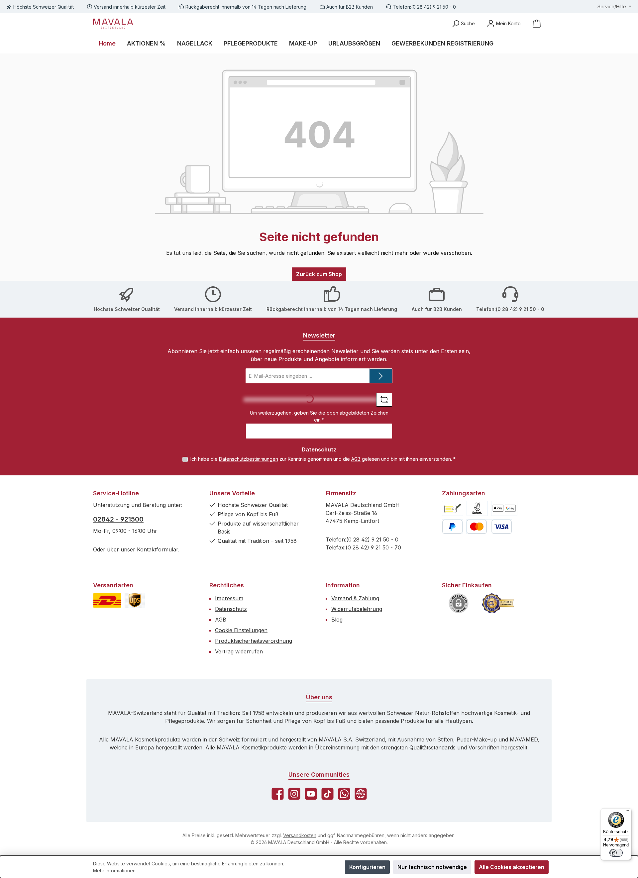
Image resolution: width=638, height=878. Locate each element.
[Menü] (627, 812)
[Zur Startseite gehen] (113, 24)
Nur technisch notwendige (432, 867)
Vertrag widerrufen (239, 651)
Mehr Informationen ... (116, 870)
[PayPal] (452, 526)
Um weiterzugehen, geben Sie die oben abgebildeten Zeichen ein (319, 416)
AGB (356, 459)
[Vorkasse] (452, 508)
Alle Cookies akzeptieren (511, 867)
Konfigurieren (367, 867)
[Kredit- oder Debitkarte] (489, 526)
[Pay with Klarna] (477, 508)
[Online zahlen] (504, 508)
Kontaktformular (157, 549)
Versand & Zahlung (355, 598)
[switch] (616, 853)
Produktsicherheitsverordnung (253, 640)
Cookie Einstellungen (241, 630)
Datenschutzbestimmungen (248, 459)
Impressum (229, 598)
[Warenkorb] (536, 23)
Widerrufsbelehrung (356, 609)
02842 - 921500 (118, 519)
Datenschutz (231, 609)
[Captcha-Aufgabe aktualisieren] (384, 400)
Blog (337, 619)
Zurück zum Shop (319, 274)
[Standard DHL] (107, 600)
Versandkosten (299, 835)
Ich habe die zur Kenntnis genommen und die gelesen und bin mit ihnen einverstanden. (323, 459)
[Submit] (380, 375)
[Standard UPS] (135, 600)
